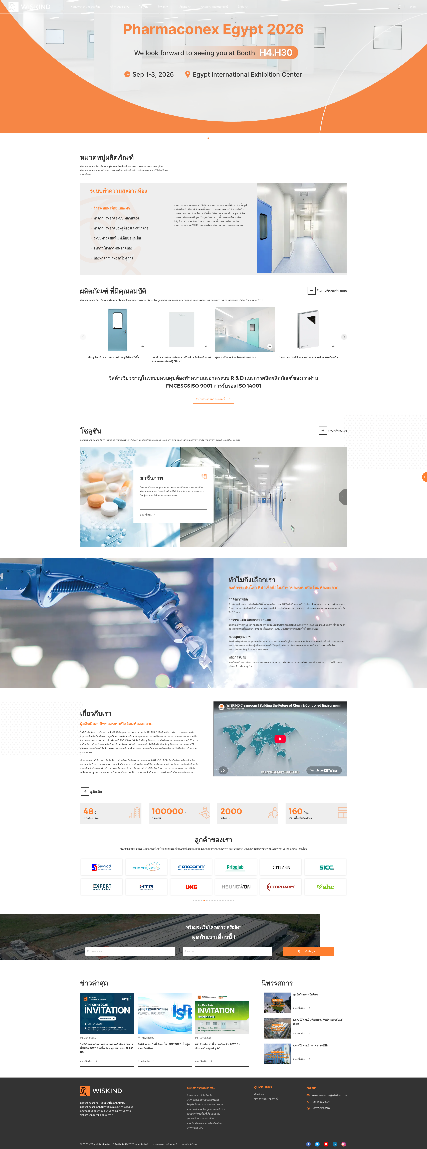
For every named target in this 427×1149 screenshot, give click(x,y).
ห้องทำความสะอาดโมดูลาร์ (113, 258)
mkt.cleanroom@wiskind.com (329, 1095)
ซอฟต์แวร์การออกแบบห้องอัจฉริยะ (204, 1123)
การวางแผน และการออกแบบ (250, 620)
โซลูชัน (143, 6)
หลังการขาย (237, 657)
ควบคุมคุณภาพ (240, 637)
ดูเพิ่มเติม (96, 792)
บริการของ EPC (119, 6)
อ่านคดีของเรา (337, 431)
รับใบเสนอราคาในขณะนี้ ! (211, 399)
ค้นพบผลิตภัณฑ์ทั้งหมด (332, 291)
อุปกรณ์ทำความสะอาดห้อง (113, 248)
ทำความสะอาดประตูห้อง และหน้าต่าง (121, 228)
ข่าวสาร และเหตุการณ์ (214, 6)
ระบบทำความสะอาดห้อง (85, 6)
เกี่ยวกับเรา (185, 6)
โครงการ (163, 6)
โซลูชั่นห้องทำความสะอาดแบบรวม (205, 1104)
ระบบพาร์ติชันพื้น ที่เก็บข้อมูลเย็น (117, 238)
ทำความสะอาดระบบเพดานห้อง (116, 218)
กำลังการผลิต (238, 599)
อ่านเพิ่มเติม (146, 514)
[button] (208, 138)
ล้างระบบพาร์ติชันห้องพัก (112, 208)
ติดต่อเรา (243, 6)
